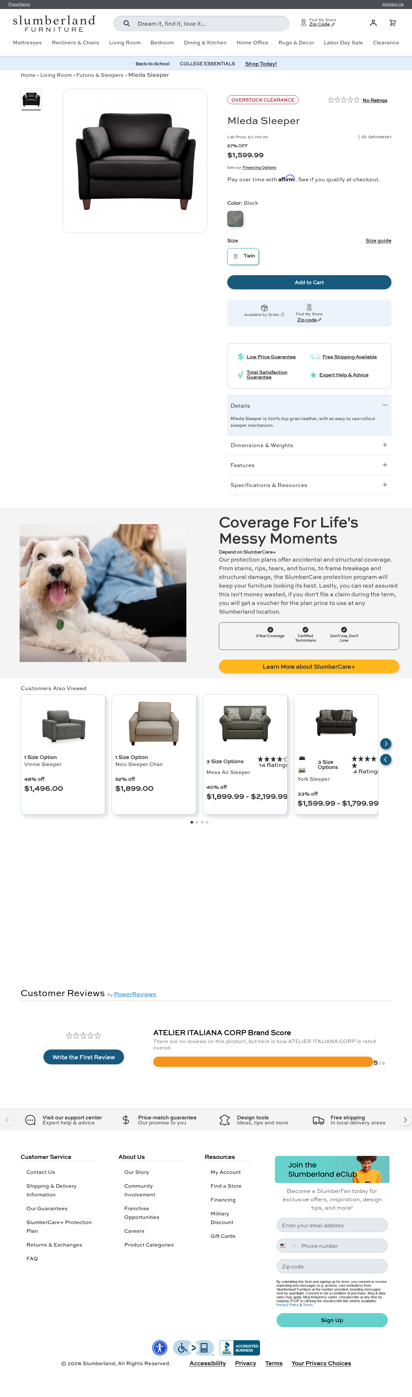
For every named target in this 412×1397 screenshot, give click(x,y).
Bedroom (162, 42)
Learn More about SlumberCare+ (309, 666)
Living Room (125, 42)
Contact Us (40, 1172)
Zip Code (319, 24)
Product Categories (149, 1244)
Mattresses (27, 42)
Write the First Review (83, 1057)
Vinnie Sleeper (42, 764)
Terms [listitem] (274, 1363)
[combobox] (201, 23)
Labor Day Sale (343, 42)
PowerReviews (135, 994)
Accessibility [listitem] (208, 1363)
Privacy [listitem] (245, 1363)
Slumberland (99, 1363)
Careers (134, 1230)
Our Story (136, 1172)
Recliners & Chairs (75, 42)
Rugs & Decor (296, 42)
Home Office (252, 42)
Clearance (386, 42)
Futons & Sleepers (100, 74)
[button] (392, 22)
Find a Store (226, 1185)
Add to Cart (309, 282)
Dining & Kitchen (205, 42)
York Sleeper (313, 778)
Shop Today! (261, 63)
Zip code (307, 320)
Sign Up (332, 1320)
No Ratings (375, 100)
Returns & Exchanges (54, 1244)
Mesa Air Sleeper (228, 772)
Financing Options (259, 167)
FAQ (32, 1258)
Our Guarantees (47, 1208)
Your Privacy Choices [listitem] (321, 1363)
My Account (226, 1172)
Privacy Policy (287, 1305)
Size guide (378, 240)
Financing (223, 1199)
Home (28, 74)
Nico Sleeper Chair (139, 764)
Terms (308, 1305)
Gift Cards (223, 1235)
